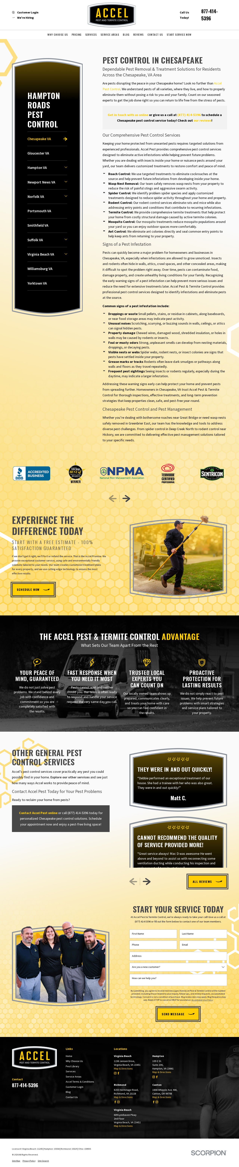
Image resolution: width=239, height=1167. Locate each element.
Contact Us (72, 1097)
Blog (68, 1092)
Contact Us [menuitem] (155, 34)
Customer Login (74, 1087)
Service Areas (73, 1076)
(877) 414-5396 (78, 813)
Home (69, 1056)
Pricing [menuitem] (77, 34)
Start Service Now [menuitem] (179, 34)
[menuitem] (47, 139)
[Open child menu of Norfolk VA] (66, 196)
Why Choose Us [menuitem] (57, 34)
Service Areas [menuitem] (110, 34)
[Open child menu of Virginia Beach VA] (66, 254)
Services (71, 1071)
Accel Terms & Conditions (80, 1081)
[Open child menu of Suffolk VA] (66, 240)
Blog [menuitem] (126, 34)
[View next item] (126, 498)
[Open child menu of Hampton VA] (66, 168)
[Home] (109, 15)
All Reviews (202, 881)
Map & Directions (123, 1068)
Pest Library (72, 1066)
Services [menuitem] (91, 34)
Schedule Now (28, 589)
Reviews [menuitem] (138, 34)
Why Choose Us (74, 1061)
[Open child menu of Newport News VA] (66, 182)
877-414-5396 (209, 15)
